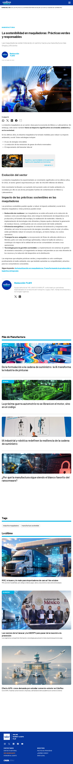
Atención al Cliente (10, 755)
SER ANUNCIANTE (9, 753)
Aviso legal (41, 755)
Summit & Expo (18, 737)
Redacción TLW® (14, 55)
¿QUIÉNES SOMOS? (42, 753)
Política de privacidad (44, 750)
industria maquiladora (11, 526)
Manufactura (8, 27)
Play (14, 739)
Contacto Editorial (10, 750)
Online (15, 734)
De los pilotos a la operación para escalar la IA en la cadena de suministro (36, 7)
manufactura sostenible (30, 526)
